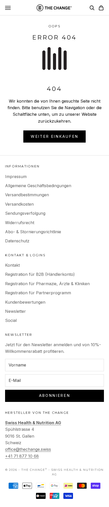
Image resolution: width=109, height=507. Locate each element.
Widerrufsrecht (19, 222)
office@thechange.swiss (28, 449)
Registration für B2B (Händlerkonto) (40, 274)
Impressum (16, 176)
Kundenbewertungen (25, 302)
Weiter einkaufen (54, 136)
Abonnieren (54, 395)
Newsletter (15, 311)
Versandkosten (19, 204)
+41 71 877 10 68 (22, 456)
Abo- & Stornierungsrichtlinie (33, 231)
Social (11, 320)
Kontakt (12, 265)
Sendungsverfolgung (25, 213)
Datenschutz (17, 240)
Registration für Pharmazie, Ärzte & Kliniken (47, 283)
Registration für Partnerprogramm (38, 292)
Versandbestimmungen (27, 194)
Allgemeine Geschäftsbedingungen (38, 185)
